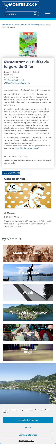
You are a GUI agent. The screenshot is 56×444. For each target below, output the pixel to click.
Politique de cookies (26, 441)
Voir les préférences (28, 435)
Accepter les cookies (28, 420)
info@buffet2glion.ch (15, 80)
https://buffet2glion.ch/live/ (26, 148)
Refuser (28, 427)
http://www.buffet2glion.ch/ (18, 83)
